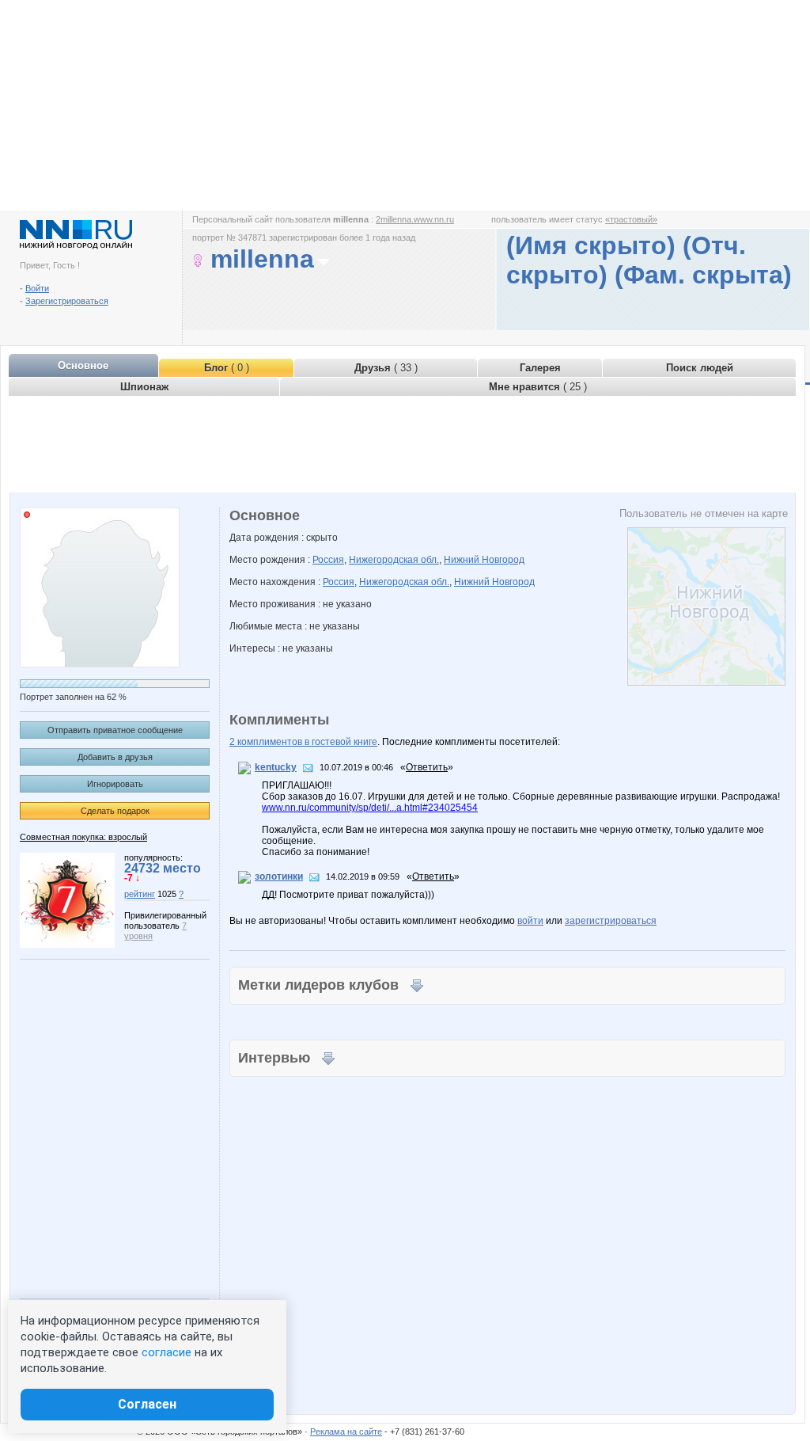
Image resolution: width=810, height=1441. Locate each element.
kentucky (276, 767)
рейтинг (139, 894)
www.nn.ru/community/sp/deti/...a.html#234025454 (370, 807)
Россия (328, 559)
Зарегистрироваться (66, 301)
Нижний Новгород (484, 559)
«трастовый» (631, 219)
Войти (37, 288)
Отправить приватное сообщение (115, 730)
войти (530, 920)
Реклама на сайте (346, 1431)
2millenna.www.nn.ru (415, 219)
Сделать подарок (115, 811)
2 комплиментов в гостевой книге (303, 741)
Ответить (427, 767)
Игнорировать (115, 784)
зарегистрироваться (611, 920)
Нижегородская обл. (394, 559)
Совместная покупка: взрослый (83, 837)
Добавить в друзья (115, 757)
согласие (166, 1352)
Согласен (147, 1404)
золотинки (279, 876)
